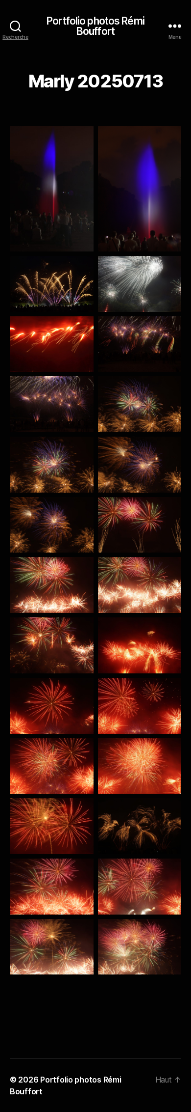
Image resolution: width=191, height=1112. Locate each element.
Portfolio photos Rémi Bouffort (95, 26)
